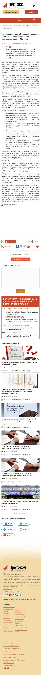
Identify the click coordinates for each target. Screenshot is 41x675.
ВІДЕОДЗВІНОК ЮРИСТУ (15, 317)
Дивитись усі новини (20, 513)
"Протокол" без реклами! (11, 649)
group (25, 524)
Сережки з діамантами (9, 607)
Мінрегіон (13, 205)
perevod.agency (7, 620)
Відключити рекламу (20, 259)
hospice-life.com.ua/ (20, 616)
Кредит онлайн (8, 663)
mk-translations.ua (19, 619)
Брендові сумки (19, 625)
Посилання (6, 629)
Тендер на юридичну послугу (13, 654)
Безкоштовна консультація (18, 308)
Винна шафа (18, 612)
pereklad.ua (18, 608)
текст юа (5, 627)
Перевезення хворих (20, 614)
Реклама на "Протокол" (11, 646)
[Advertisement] (20, 223)
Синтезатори (6, 618)
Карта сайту (7, 651)
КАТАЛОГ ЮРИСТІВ (13, 332)
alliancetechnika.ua (8, 609)
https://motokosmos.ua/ (9, 615)
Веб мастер (6, 613)
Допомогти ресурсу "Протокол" (14, 660)
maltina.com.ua (18, 621)
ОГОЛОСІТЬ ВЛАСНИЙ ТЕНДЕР (17, 326)
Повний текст (7, 589)
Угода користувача (9, 657)
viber (25, 529)
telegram (10, 529)
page (10, 524)
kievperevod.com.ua (8, 631)
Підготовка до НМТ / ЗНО (21, 610)
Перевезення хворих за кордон (21, 630)
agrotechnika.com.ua (8, 622)
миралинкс (6, 611)
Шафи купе (17, 623)
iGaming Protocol (9, 666)
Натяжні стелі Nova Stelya (21, 627)
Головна (6, 25)
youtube (10, 535)
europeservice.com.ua (8, 624)
